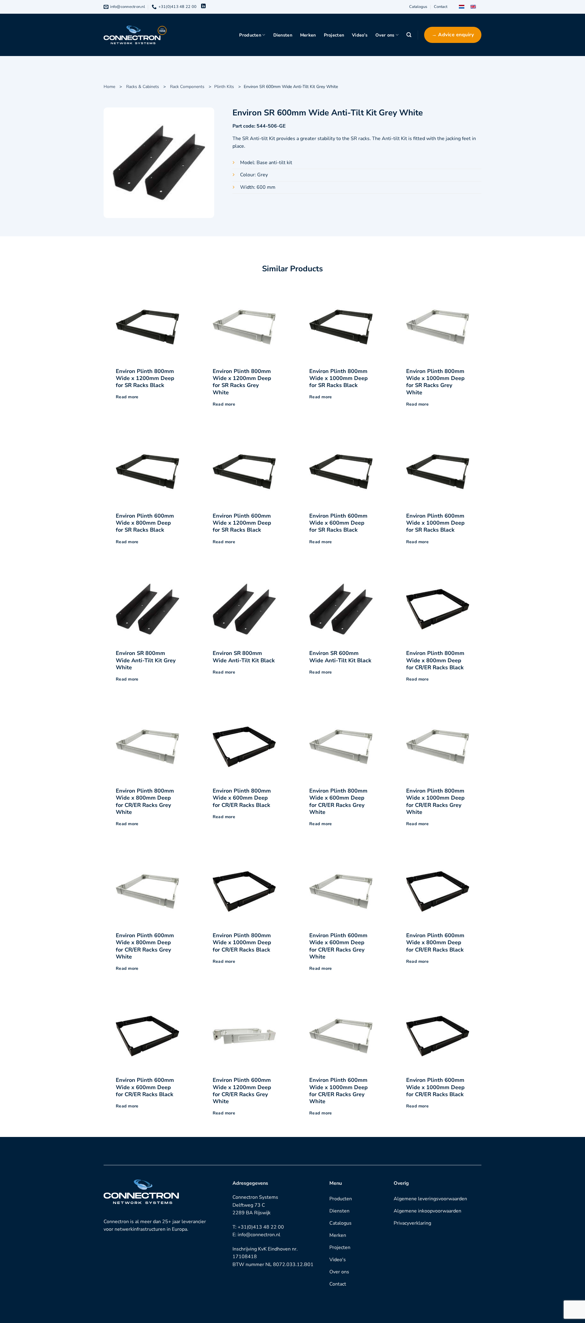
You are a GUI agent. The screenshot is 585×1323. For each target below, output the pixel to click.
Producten (250, 35)
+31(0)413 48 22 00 (261, 1227)
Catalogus (418, 6)
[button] (408, 35)
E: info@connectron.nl (256, 1234)
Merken (308, 35)
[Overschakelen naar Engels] (473, 6)
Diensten (282, 35)
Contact (440, 6)
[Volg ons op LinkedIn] (203, 7)
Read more (127, 397)
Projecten (334, 35)
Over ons (384, 35)
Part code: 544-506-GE (259, 126)
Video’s (359, 35)
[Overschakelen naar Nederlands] (461, 6)
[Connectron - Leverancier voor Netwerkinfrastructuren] (135, 34)
